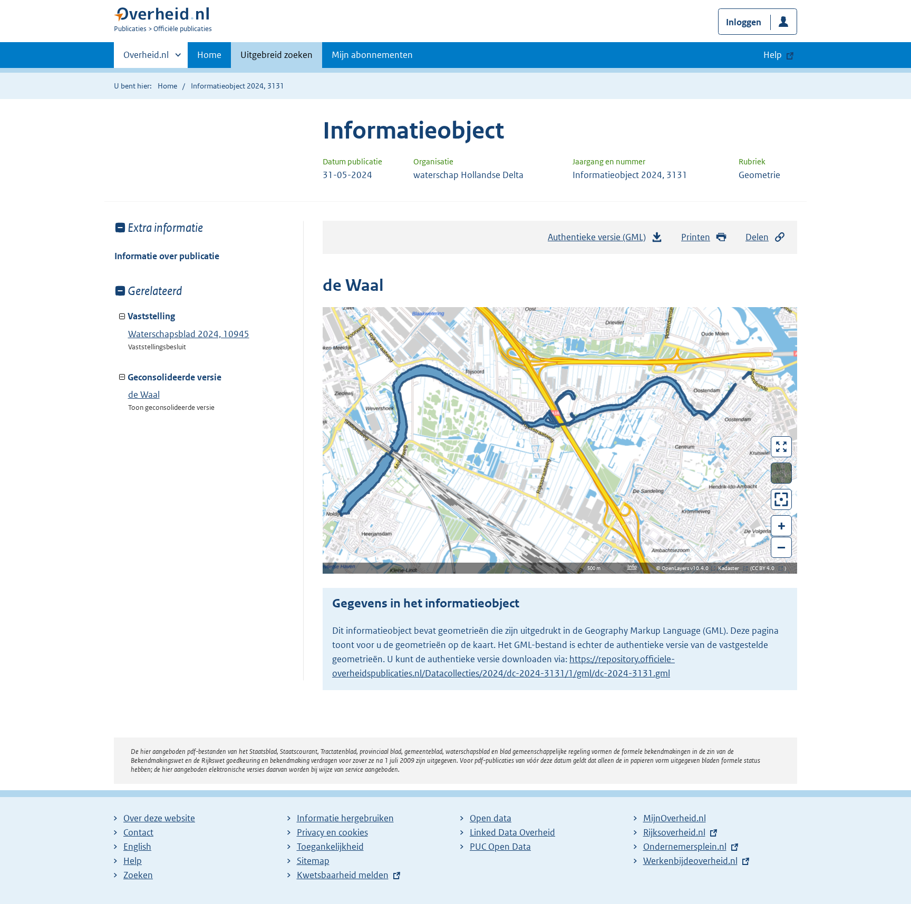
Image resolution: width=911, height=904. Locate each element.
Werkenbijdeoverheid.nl (690, 861)
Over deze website (159, 818)
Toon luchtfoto (781, 473)
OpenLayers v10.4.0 (687, 568)
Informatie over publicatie (166, 256)
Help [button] (772, 55)
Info (632, 567)
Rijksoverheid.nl (674, 832)
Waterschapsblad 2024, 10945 (188, 334)
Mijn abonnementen (372, 55)
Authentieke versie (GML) (600, 240)
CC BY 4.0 (766, 568)
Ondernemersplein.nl (684, 846)
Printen (695, 237)
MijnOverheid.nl (674, 818)
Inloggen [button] (743, 22)
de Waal (144, 394)
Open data (490, 818)
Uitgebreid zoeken (276, 55)
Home (209, 55)
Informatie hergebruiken (345, 818)
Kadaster (731, 568)
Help (132, 861)
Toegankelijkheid (330, 846)
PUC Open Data (500, 846)
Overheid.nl (146, 58)
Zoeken (138, 875)
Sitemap (313, 861)
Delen (757, 237)
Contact (138, 832)
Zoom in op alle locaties (781, 499)
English (137, 846)
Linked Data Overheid (512, 832)
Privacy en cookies (332, 832)
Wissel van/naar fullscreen (781, 446)
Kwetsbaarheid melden (343, 875)
